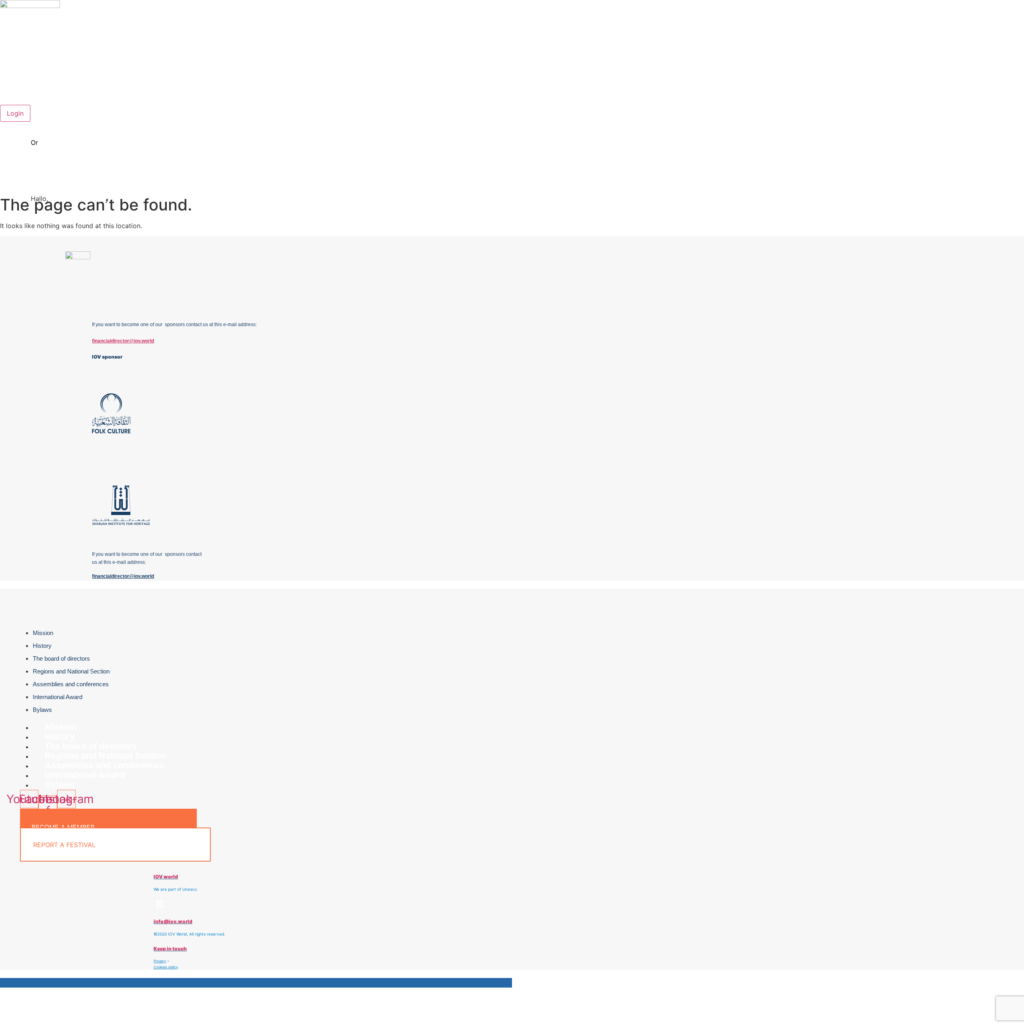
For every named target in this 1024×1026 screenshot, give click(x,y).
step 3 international (994, 92)
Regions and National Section (71, 671)
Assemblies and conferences (71, 684)
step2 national (1002, 73)
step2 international (995, 82)
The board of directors (61, 658)
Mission (43, 632)
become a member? (72, 142)
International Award (57, 696)
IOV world (166, 877)
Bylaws (42, 709)
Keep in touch (170, 949)
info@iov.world (173, 921)
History (42, 645)
